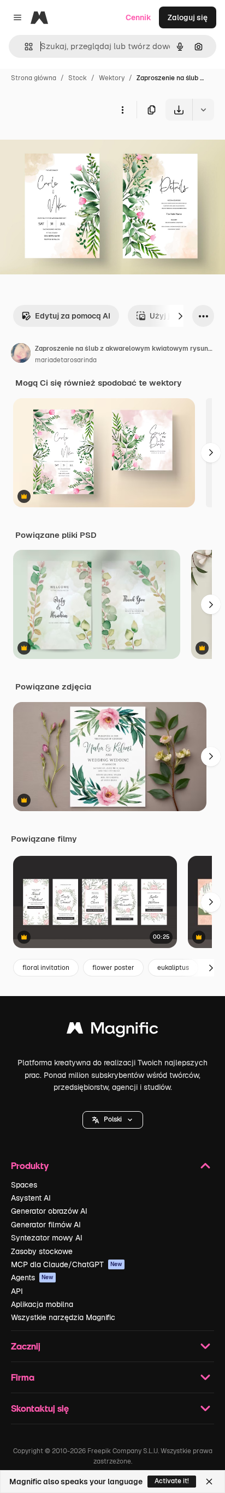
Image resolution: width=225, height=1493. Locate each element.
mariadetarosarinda (66, 360)
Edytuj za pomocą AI (72, 316)
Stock (77, 78)
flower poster (113, 967)
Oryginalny (75, 146)
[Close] (209, 1481)
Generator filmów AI (46, 1225)
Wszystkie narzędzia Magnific (63, 1317)
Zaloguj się (188, 17)
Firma (22, 1377)
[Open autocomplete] (24, 47)
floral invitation (45, 967)
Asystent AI (31, 1198)
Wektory (112, 78)
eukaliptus (173, 967)
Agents (32, 1277)
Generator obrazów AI (49, 1211)
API (17, 1291)
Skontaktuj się (40, 1408)
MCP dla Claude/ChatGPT (66, 1264)
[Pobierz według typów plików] (203, 110)
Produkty (30, 1165)
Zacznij (25, 1346)
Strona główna (33, 78)
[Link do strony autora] (21, 354)
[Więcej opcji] (122, 110)
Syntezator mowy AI (46, 1238)
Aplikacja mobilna (42, 1304)
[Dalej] (180, 316)
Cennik (138, 17)
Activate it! (172, 1481)
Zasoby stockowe (42, 1251)
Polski (113, 1119)
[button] (112, 1120)
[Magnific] (112, 1030)
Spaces (24, 1185)
